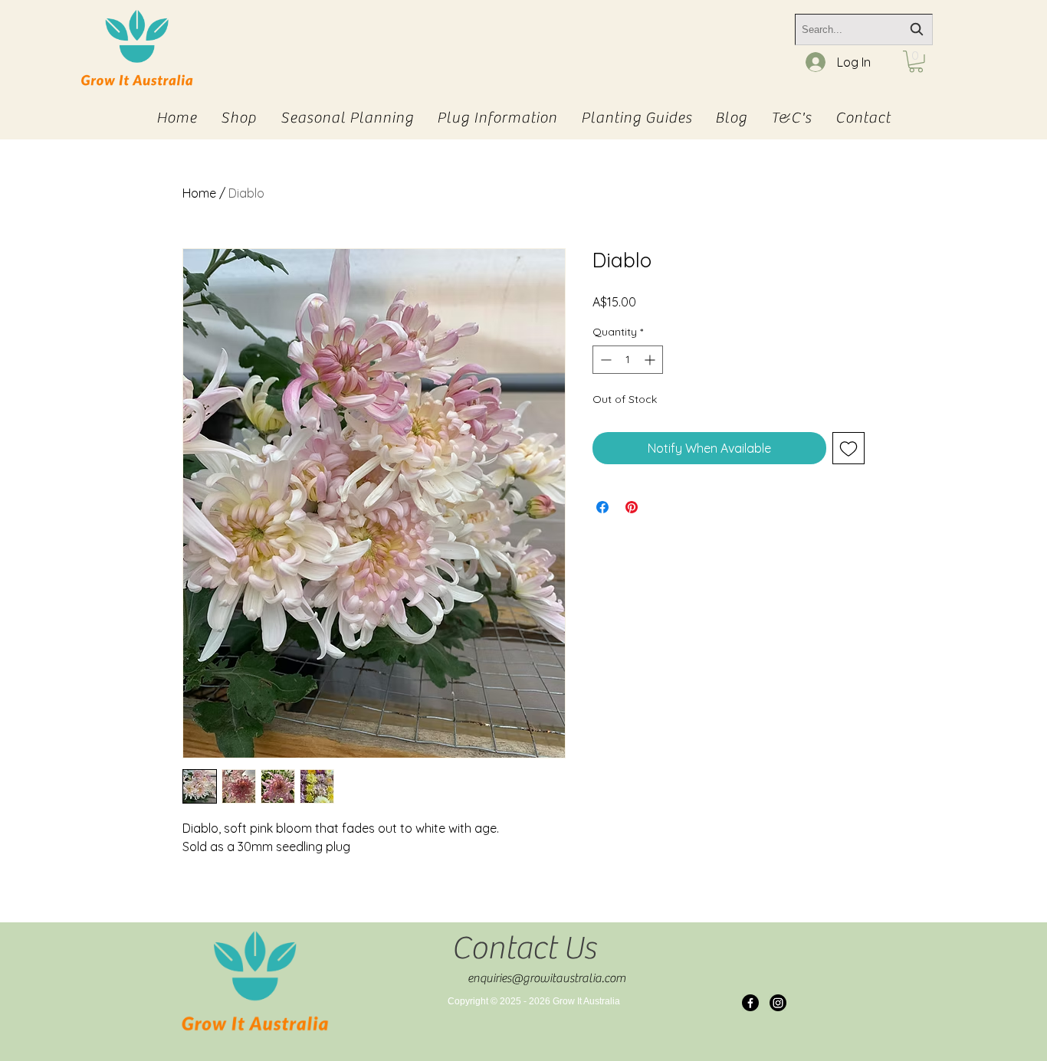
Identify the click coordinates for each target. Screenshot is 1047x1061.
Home (199, 193)
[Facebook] (750, 1002)
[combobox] (864, 29)
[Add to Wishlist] (848, 448)
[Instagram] (778, 1002)
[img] (136, 86)
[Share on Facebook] (602, 507)
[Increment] (651, 359)
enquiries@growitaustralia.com (546, 978)
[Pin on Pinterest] (631, 507)
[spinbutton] (628, 359)
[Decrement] (604, 359)
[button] (916, 62)
